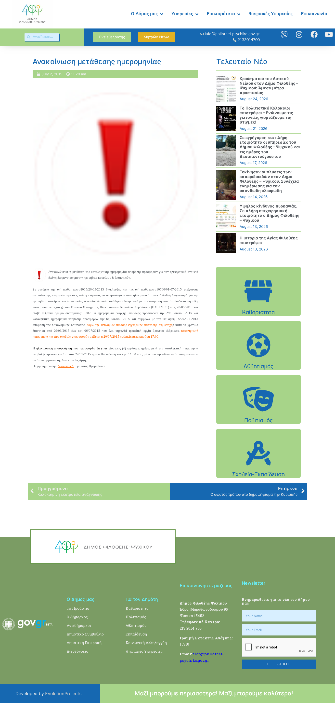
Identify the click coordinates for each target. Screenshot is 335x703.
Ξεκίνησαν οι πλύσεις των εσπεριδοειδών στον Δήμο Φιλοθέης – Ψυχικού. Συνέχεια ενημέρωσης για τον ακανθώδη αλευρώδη (269, 181)
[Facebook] (314, 34)
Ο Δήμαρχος (77, 616)
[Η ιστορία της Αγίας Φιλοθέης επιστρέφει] (226, 243)
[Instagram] (299, 34)
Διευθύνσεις (77, 651)
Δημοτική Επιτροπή (84, 642)
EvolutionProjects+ (64, 693)
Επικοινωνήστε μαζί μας (206, 585)
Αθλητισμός (136, 625)
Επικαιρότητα (221, 14)
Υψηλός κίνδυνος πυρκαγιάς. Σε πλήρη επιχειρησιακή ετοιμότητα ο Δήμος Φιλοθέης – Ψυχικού (269, 213)
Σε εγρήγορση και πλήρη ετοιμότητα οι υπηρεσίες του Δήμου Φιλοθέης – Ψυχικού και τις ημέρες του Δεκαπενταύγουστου (270, 147)
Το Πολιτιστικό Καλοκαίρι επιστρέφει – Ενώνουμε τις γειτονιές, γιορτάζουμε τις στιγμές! (266, 115)
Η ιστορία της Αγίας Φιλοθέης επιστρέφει (269, 240)
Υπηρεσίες (182, 14)
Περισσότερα (258, 304)
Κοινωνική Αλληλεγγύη (146, 642)
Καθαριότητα (137, 608)
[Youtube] (329, 34)
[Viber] (284, 34)
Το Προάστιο (78, 608)
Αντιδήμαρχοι (79, 625)
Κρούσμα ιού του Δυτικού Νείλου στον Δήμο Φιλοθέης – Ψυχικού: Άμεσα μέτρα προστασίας (269, 85)
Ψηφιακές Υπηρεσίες (271, 14)
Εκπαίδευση (136, 634)
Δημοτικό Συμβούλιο (85, 634)
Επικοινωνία (314, 14)
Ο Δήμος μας (144, 14)
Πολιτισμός (136, 616)
